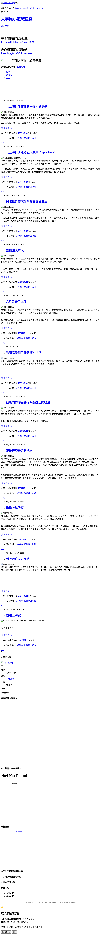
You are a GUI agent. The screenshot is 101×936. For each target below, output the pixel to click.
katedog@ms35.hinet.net (16, 53)
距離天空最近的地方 (19, 450)
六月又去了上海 (16, 301)
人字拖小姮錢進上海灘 (26, 138)
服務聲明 (74, 903)
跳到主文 (5, 26)
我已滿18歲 (6, 932)
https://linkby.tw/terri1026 (17, 42)
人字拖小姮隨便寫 (17, 19)
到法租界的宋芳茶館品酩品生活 (26, 201)
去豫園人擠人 (15, 250)
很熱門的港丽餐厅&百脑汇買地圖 (28, 402)
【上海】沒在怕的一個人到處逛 (26, 106)
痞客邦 (21, 133)
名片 (8, 78)
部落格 (9, 75)
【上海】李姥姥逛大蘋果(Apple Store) (30, 152)
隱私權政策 (64, 903)
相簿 (8, 72)
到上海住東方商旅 (18, 559)
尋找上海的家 (15, 507)
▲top (3, 142)
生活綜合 (21, 67)
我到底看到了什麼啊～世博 (23, 352)
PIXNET (32, 903)
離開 (14, 932)
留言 (26, 133)
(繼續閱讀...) (6, 128)
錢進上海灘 (13, 615)
